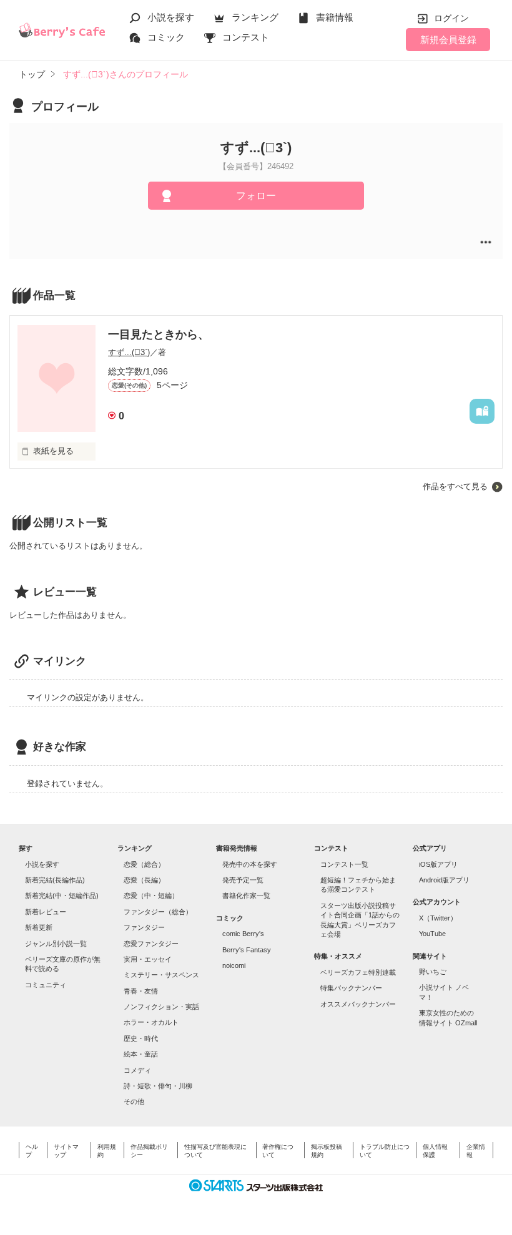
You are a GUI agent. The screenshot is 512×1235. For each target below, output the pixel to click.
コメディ (137, 1070)
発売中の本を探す (249, 864)
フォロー (256, 195)
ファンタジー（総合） (158, 911)
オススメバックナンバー (358, 1004)
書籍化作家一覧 (246, 895)
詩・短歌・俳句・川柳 (158, 1086)
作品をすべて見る (455, 486)
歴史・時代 (141, 1038)
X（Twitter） (438, 918)
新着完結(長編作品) (55, 880)
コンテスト (245, 37)
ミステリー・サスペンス (161, 975)
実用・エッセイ (148, 959)
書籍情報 (334, 17)
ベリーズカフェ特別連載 (358, 972)
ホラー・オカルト (151, 1022)
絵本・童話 (141, 1054)
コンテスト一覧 (344, 864)
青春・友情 (141, 991)
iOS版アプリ (438, 864)
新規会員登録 (448, 39)
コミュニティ (45, 984)
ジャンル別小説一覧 (56, 943)
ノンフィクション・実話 (161, 1006)
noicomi (233, 965)
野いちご (432, 971)
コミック (166, 37)
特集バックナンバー (351, 988)
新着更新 (38, 927)
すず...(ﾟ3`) (129, 352)
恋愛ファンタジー (151, 943)
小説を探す (170, 17)
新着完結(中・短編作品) (62, 895)
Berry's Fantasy (246, 950)
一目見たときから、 (158, 334)
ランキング (255, 17)
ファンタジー (144, 927)
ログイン (451, 18)
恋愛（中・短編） (151, 895)
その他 (134, 1101)
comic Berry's (243, 933)
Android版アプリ (444, 880)
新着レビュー (45, 911)
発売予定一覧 (242, 880)
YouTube (432, 933)
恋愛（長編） (144, 880)
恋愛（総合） (144, 864)
